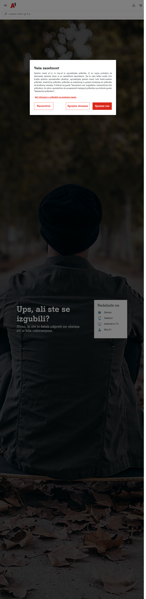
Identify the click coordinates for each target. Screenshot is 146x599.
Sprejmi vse (102, 106)
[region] (73, 87)
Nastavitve (43, 106)
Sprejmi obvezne (77, 106)
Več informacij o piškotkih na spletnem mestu (55, 97)
